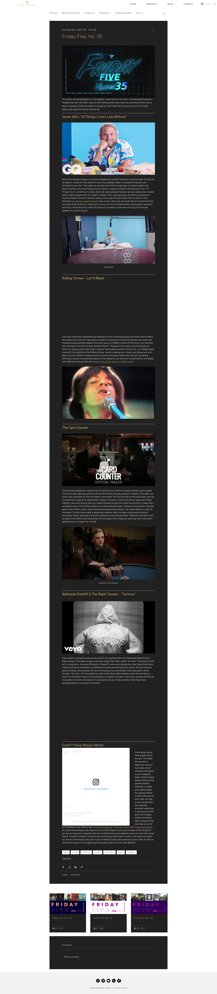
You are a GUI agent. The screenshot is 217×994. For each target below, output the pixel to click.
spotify (120, 852)
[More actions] (153, 29)
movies (75, 852)
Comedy (98, 852)
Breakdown (105, 13)
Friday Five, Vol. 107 (62, 918)
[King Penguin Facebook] (119, 981)
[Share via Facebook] (63, 867)
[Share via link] (81, 867)
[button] (214, 4)
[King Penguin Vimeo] (103, 981)
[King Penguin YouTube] (108, 981)
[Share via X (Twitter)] (69, 867)
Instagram (131, 852)
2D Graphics (109, 852)
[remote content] (108, 308)
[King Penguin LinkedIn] (114, 981)
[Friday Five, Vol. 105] (149, 903)
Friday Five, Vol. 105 (143, 918)
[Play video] (108, 149)
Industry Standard (123, 13)
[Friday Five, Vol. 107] (67, 903)
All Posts (53, 13)
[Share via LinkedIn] (75, 867)
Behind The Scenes (71, 13)
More (139, 13)
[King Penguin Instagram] (98, 981)
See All (165, 889)
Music (66, 852)
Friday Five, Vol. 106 (102, 918)
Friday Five (90, 13)
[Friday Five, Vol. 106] (108, 903)
